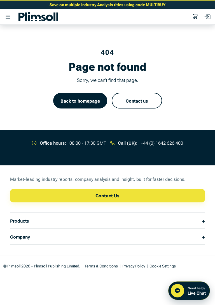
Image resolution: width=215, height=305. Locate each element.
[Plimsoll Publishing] (38, 16)
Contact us (137, 100)
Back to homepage (80, 100)
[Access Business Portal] (207, 16)
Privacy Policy (133, 266)
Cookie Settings (162, 266)
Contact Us (107, 195)
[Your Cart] (195, 16)
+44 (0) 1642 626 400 (162, 142)
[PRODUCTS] (7, 16)
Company (20, 236)
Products (19, 220)
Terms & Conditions (101, 266)
